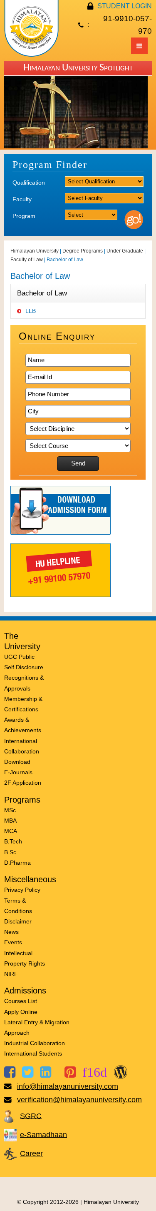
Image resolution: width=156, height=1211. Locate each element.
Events (13, 942)
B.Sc (10, 852)
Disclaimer (18, 921)
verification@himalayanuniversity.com (79, 1100)
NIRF (11, 974)
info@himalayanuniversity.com (67, 1086)
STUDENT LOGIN (124, 6)
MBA (10, 820)
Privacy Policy (22, 889)
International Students (33, 1053)
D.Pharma (17, 862)
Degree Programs (82, 251)
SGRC (31, 1115)
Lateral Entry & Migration (36, 1022)
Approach (17, 1032)
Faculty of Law (26, 260)
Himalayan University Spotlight (78, 68)
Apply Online (20, 1011)
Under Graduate (124, 251)
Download (17, 761)
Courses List (20, 1001)
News (11, 931)
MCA (10, 831)
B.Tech (13, 841)
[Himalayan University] (31, 54)
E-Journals (18, 772)
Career (31, 1153)
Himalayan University (34, 251)
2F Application (22, 782)
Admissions (25, 990)
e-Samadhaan (43, 1134)
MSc (10, 810)
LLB (30, 311)
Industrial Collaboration (34, 1043)
